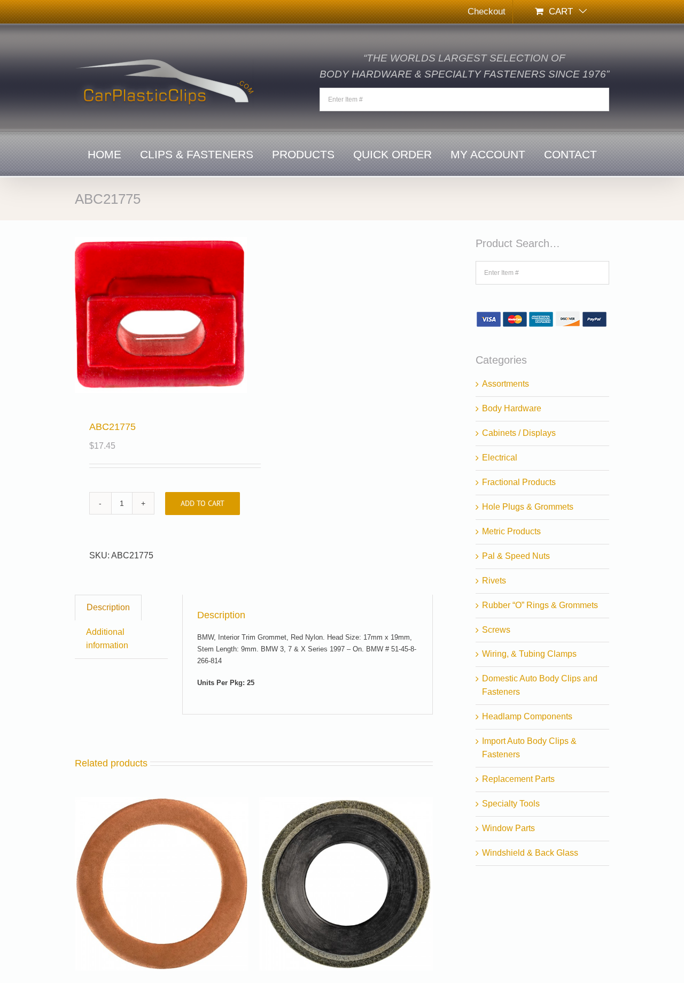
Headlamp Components (527, 716)
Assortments (505, 383)
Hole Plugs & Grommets (527, 506)
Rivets (494, 580)
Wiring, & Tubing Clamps (529, 653)
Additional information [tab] (107, 638)
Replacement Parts (518, 779)
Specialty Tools (511, 803)
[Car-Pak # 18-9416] (161, 803)
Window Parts (508, 828)
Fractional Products (519, 482)
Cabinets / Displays (519, 432)
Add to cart (202, 503)
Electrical (499, 457)
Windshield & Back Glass (530, 852)
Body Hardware (511, 408)
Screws (496, 629)
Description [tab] (108, 607)
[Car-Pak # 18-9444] (346, 803)
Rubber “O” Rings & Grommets (540, 605)
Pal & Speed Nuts (516, 555)
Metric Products (511, 531)
